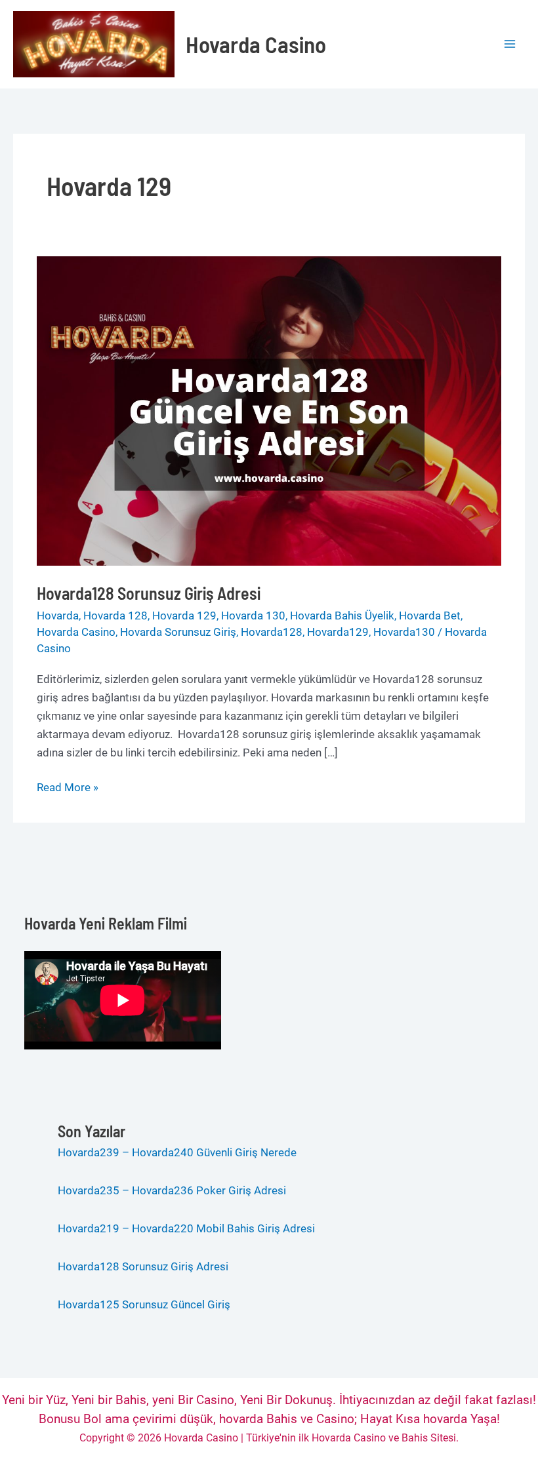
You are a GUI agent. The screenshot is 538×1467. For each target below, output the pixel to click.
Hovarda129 (338, 631)
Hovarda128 (271, 631)
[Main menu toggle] (510, 44)
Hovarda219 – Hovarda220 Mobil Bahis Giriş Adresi (188, 1228)
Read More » (67, 788)
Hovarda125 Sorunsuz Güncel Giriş (144, 1304)
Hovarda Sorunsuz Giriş (178, 631)
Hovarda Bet (430, 615)
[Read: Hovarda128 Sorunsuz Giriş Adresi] (269, 410)
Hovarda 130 (253, 615)
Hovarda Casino (256, 44)
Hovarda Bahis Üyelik (342, 615)
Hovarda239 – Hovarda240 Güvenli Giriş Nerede (177, 1152)
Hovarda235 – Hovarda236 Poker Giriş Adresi (172, 1190)
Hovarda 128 (115, 615)
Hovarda (58, 615)
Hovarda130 (404, 631)
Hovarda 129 (184, 615)
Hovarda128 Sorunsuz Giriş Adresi (148, 593)
